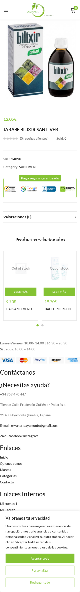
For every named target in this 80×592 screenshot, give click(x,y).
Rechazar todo (40, 582)
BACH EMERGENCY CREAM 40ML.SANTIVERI (59, 309)
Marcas (5, 470)
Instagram (30, 436)
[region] (40, 551)
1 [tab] (37, 325)
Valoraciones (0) (17, 217)
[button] (40, 178)
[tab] (40, 216)
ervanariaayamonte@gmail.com (34, 425)
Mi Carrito (8, 510)
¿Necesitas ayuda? (25, 385)
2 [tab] (42, 325)
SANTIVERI (27, 167)
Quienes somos (11, 463)
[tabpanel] (21, 286)
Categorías (8, 476)
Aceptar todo (40, 558)
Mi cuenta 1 (8, 504)
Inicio (4, 457)
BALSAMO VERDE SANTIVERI (20, 309)
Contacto (7, 482)
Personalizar (40, 570)
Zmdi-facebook (11, 436)
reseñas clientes (34, 138)
